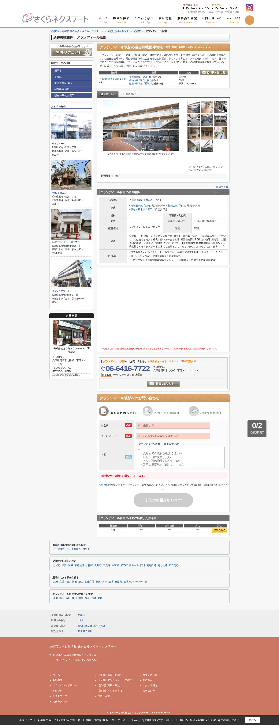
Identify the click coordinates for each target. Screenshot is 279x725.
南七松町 (162, 565)
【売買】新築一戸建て (110, 675)
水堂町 (89, 565)
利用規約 (105, 484)
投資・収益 (104, 696)
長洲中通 (134, 565)
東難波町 (79, 565)
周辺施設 (147, 680)
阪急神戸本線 (136, 83)
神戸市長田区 (74, 549)
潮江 (64, 565)
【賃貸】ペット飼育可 (110, 690)
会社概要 (57, 680)
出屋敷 (118, 581)
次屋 (70, 565)
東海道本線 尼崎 (63, 83)
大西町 (98, 565)
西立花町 (173, 565)
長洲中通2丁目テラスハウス (66, 242)
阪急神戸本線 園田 (64, 95)
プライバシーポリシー (127, 484)
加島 (80, 598)
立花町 (115, 565)
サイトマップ (60, 696)
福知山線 (133, 80)
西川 (142, 565)
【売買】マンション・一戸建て (115, 680)
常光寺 (106, 565)
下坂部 (116, 78)
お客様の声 (149, 690)
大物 (104, 581)
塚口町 (124, 565)
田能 (80, 620)
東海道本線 (134, 77)
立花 (61, 581)
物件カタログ (60, 701)
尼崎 (145, 77)
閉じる (252, 720)
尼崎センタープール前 (135, 581)
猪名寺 (81, 631)
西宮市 (86, 549)
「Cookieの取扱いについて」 (203, 720)
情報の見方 (222, 187)
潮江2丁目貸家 (59, 192)
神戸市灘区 (59, 549)
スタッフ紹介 (150, 685)
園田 (147, 83)
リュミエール (58, 143)
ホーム (56, 675)
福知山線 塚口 (61, 89)
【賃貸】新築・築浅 (109, 685)
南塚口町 (151, 565)
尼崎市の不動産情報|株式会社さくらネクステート (83, 646)
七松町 (56, 565)
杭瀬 (98, 581)
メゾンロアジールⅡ (62, 291)
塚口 (142, 80)
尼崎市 (109, 78)
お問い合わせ (150, 675)
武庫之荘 (89, 581)
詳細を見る (220, 530)
